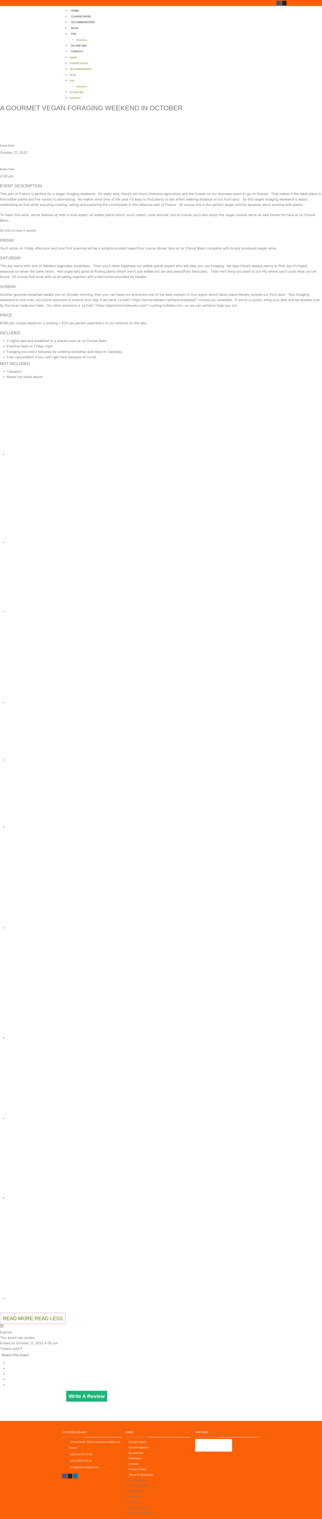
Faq (73, 33)
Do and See (79, 45)
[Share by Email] (7, 1385)
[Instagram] (284, 3)
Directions (81, 40)
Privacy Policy (138, 1469)
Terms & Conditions (141, 1474)
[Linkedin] (75, 1476)
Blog (74, 28)
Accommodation (83, 22)
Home (75, 10)
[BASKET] (291, 4)
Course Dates (81, 16)
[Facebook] (278, 3)
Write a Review (87, 1396)
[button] (164, 418)
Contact (77, 51)
